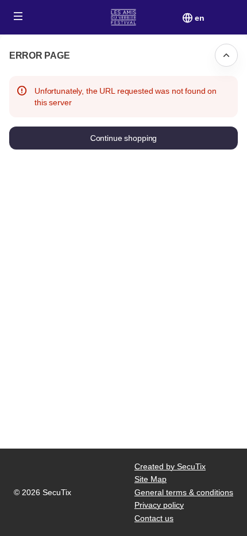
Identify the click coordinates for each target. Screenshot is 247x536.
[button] (18, 16)
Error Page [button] (39, 55)
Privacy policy (159, 505)
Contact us (153, 518)
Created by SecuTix (170, 466)
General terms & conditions (183, 492)
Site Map (150, 479)
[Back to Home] (123, 17)
